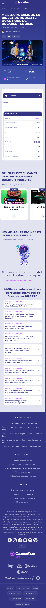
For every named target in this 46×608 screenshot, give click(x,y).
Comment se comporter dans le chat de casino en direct (22, 441)
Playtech (37, 118)
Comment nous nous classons (22, 498)
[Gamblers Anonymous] (19, 566)
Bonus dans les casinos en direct (22, 464)
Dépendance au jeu (22, 472)
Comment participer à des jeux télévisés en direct (22, 446)
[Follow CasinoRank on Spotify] (30, 540)
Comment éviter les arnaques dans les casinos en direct (22, 434)
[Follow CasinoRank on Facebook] (10, 540)
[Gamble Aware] (19, 578)
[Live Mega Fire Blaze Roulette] (14, 204)
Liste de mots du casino (22, 461)
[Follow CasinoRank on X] (20, 540)
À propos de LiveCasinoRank (22, 490)
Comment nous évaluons (23, 494)
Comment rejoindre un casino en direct (23, 423)
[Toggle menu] (3, 3)
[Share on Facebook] (9, 36)
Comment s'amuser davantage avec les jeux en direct (20, 428)
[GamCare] (31, 566)
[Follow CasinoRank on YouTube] (25, 540)
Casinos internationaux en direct (22, 476)
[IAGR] (11, 566)
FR (21, 546)
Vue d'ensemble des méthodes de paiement (22, 468)
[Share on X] (4, 36)
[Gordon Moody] (22, 572)
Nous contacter (22, 502)
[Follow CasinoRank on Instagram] (15, 540)
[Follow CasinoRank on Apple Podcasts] (35, 540)
